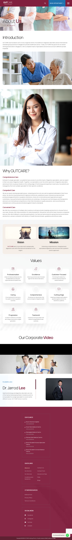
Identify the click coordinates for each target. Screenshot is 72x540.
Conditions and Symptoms (29, 478)
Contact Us (40, 467)
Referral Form (28, 494)
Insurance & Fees (42, 474)
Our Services (28, 474)
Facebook (30, 515)
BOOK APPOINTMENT (56, 3)
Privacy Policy (28, 497)
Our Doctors (28, 471)
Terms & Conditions (30, 501)
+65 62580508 (30, 424)
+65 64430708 (30, 429)
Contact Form (41, 471)
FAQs (38, 477)
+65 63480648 (30, 439)
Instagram (30, 518)
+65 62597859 (30, 434)
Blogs (38, 480)
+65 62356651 (30, 453)
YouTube (29, 522)
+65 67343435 (30, 446)
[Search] (45, 3)
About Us (27, 467)
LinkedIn (29, 526)
